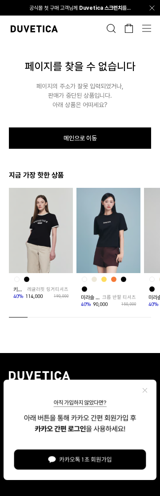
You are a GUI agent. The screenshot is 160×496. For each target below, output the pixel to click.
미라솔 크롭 (90, 297)
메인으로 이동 (80, 138)
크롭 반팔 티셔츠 (119, 297)
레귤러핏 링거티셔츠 (47, 289)
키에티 (19, 289)
